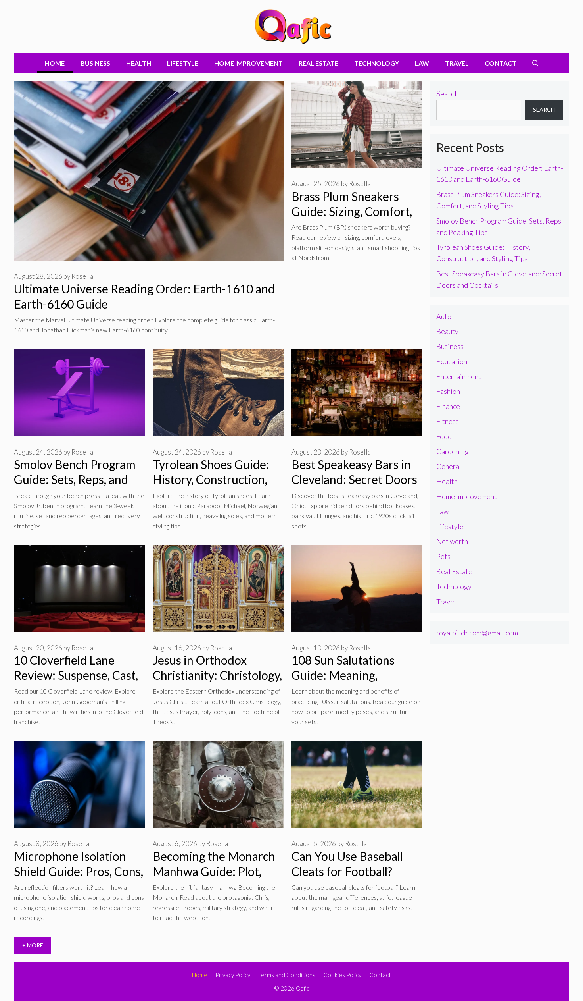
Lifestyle (182, 63)
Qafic (302, 988)
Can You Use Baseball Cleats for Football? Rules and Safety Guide (352, 871)
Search (447, 93)
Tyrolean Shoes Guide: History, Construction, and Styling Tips (211, 479)
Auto (443, 316)
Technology (376, 63)
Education (451, 361)
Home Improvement (248, 63)
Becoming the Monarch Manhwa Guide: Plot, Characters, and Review (214, 871)
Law (422, 63)
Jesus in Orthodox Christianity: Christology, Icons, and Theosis (217, 675)
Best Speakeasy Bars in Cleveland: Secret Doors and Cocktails (354, 479)
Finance (448, 406)
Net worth (452, 541)
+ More (32, 945)
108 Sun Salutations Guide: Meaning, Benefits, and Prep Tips (352, 675)
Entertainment (458, 376)
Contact (500, 63)
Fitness (447, 421)
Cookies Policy (342, 974)
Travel (457, 63)
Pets (443, 556)
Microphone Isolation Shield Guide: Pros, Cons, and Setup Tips (78, 871)
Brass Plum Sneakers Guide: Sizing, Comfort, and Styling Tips (352, 211)
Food (444, 436)
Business (95, 63)
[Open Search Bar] (535, 63)
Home (55, 63)
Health (138, 63)
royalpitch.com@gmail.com (477, 632)
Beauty (447, 331)
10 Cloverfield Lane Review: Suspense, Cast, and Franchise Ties (76, 675)
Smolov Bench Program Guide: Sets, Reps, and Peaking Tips (75, 479)
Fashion (448, 391)
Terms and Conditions (286, 974)
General (448, 466)
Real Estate (318, 63)
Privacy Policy (232, 974)
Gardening (452, 451)
